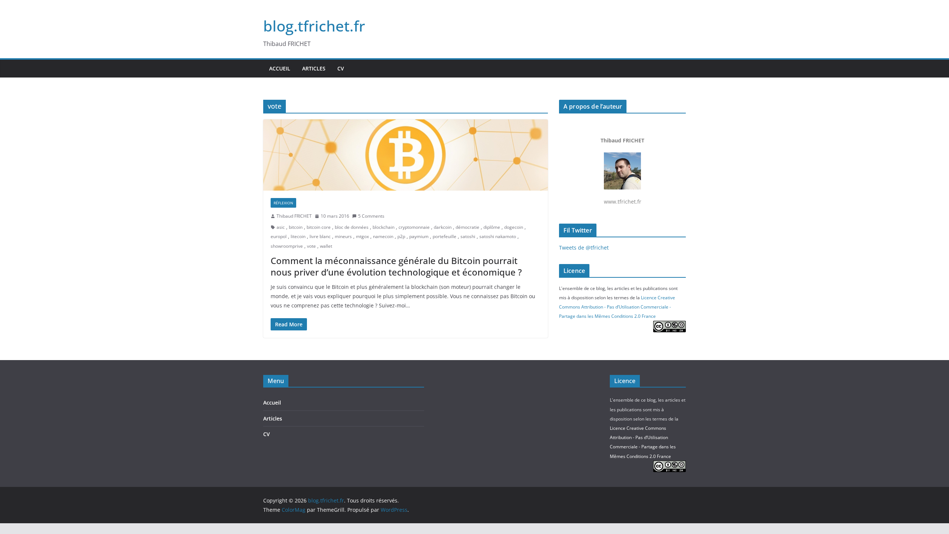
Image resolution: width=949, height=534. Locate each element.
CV (340, 68)
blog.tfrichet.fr (314, 26)
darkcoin (443, 227)
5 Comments (371, 216)
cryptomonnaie (414, 227)
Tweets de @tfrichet (584, 247)
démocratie (467, 227)
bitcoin (295, 227)
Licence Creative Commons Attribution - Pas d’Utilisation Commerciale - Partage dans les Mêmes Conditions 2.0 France (617, 306)
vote (311, 246)
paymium (419, 236)
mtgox (362, 236)
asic (281, 227)
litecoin (298, 236)
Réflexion (283, 202)
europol (279, 236)
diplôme (491, 227)
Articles (313, 68)
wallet (326, 246)
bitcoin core (319, 227)
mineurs (343, 236)
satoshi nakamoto (497, 236)
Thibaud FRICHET (294, 216)
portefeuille (444, 236)
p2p (401, 236)
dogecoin (513, 227)
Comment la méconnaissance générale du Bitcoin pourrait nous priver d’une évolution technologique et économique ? (396, 266)
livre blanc (320, 236)
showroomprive (287, 246)
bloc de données (351, 227)
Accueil (279, 68)
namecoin (383, 236)
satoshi (467, 236)
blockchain (383, 227)
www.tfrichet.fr (622, 171)
